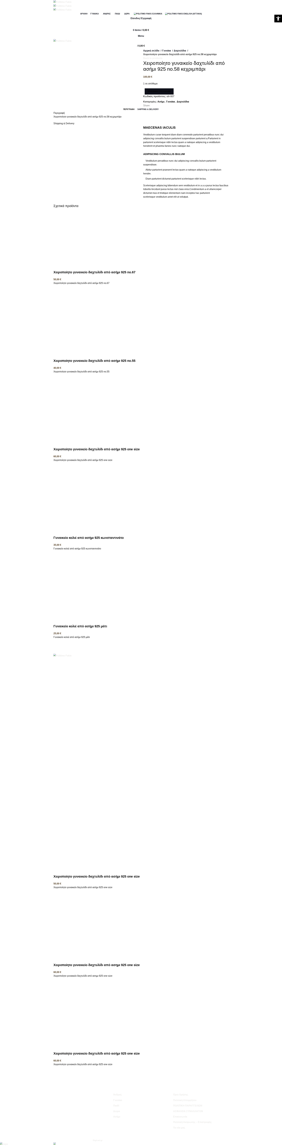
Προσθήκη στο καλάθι (159, 91)
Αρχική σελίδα (151, 50)
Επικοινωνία (180, 1116)
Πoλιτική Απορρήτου (184, 1100)
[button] (57, 288)
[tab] (129, 109)
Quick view (57, 296)
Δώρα (116, 1111)
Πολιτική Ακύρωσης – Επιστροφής (192, 1122)
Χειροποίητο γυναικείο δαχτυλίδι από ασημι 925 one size (96, 965)
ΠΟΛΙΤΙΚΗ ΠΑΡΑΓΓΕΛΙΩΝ (187, 1105)
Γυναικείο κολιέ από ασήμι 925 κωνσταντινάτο (88, 538)
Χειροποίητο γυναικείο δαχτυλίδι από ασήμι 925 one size (96, 449)
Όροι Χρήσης (180, 1094)
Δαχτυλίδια (180, 50)
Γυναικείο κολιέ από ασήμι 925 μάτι (80, 626)
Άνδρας (117, 1094)
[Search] (141, 24)
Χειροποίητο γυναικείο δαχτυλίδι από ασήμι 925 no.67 (94, 272)
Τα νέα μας (179, 1127)
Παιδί (116, 1105)
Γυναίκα (167, 50)
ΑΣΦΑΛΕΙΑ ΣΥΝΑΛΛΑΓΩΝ (188, 1111)
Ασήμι (160, 101)
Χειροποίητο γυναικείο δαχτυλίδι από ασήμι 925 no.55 (94, 361)
